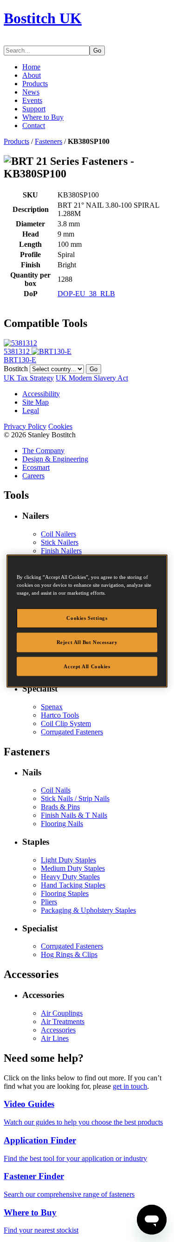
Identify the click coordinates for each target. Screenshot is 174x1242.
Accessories (58, 1030)
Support (33, 109)
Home (31, 67)
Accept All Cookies (87, 666)
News (30, 92)
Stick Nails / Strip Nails (75, 798)
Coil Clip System (66, 723)
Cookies (60, 426)
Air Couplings (62, 1013)
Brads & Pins (60, 807)
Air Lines (55, 1038)
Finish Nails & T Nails (74, 815)
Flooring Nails (62, 824)
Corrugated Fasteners (72, 732)
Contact (33, 125)
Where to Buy (43, 117)
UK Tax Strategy (29, 378)
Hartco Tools (60, 715)
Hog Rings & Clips (69, 954)
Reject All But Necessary (87, 642)
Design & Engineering (55, 459)
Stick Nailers (59, 542)
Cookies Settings (86, 617)
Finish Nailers (61, 551)
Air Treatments (62, 1021)
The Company (43, 451)
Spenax (52, 707)
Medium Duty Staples (73, 868)
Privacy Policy (25, 426)
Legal (30, 410)
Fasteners (48, 141)
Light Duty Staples (68, 860)
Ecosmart (36, 467)
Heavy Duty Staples (70, 877)
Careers (33, 476)
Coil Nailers (58, 534)
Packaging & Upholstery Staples (88, 910)
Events (32, 100)
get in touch (130, 1086)
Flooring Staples (65, 893)
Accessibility (41, 394)
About (31, 75)
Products (35, 84)
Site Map (35, 402)
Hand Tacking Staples (73, 885)
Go (97, 50)
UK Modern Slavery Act (92, 378)
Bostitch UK (43, 18)
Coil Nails (56, 790)
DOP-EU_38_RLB (86, 294)
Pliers (49, 902)
